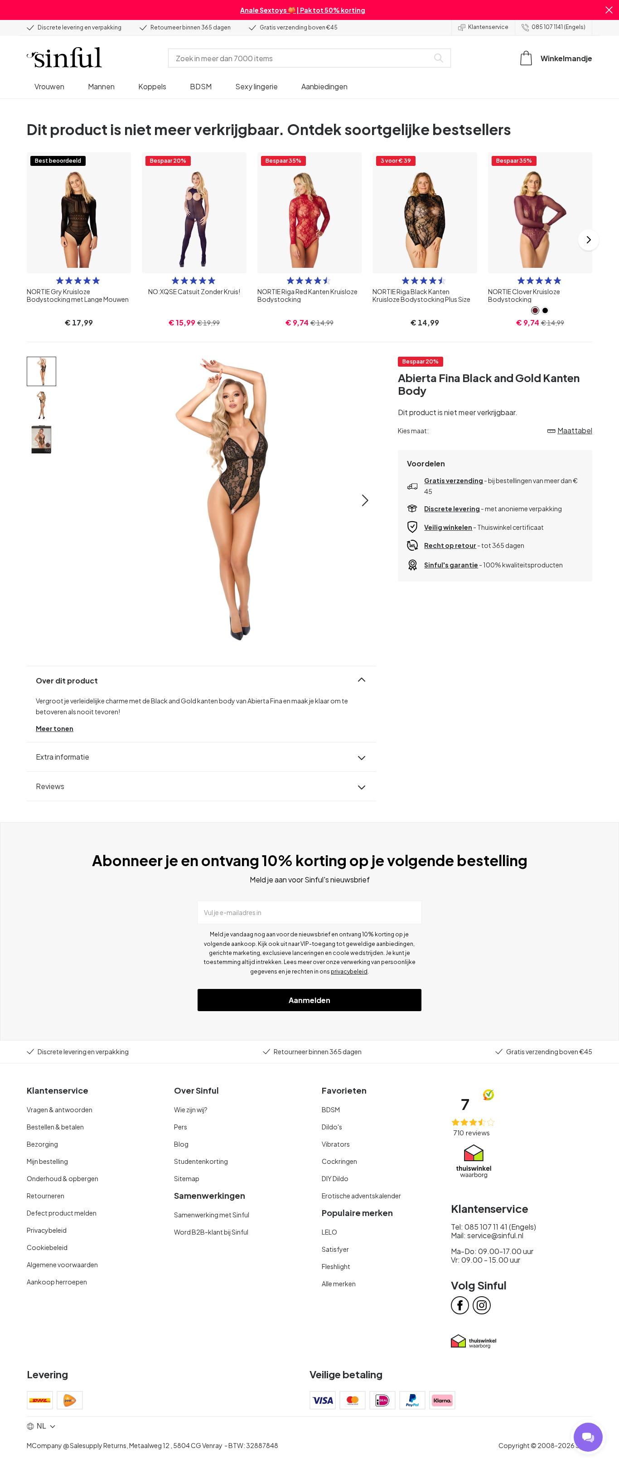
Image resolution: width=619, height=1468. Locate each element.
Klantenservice (488, 27)
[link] (535, 310)
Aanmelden (309, 1000)
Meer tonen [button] (54, 728)
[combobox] (300, 58)
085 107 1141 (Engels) (558, 27)
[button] (609, 10)
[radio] (59, 280)
